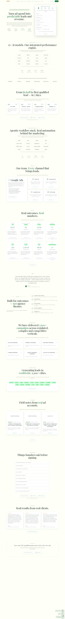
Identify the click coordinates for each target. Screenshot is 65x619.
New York (11, 382)
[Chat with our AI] (62, 616)
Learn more (36, 186)
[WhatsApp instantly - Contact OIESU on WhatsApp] (62, 610)
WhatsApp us (39, 552)
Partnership (36, 1)
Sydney (37, 382)
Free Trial (56, 1)
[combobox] (45, 19)
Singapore (26, 382)
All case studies (32, 264)
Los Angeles (48, 382)
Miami (17, 384)
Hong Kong (47, 384)
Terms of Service (51, 31)
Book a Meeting (42, 117)
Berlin (37, 384)
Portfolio (32, 1)
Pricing (25, 1)
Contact (42, 1)
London (17, 382)
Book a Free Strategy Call (27, 552)
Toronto (32, 382)
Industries (21, 1)
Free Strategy (52, 1)
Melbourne (42, 382)
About (39, 1)
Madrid (42, 384)
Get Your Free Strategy (25, 117)
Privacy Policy (45, 31)
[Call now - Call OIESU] (62, 613)
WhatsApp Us (34, 117)
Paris (33, 384)
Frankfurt (22, 384)
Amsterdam (28, 384)
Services (18, 1)
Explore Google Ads (12, 196)
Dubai (22, 382)
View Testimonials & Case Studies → (32, 531)
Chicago (54, 382)
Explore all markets (32, 388)
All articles (32, 439)
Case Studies (28, 1)
